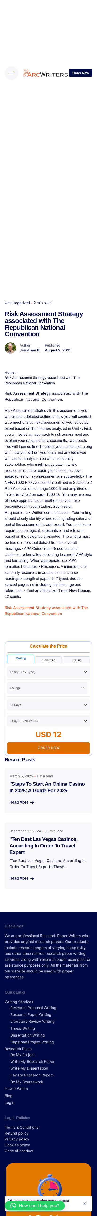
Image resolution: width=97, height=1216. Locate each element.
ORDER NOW (49, 748)
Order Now (80, 73)
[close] (84, 1203)
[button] (35, 1205)
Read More (18, 802)
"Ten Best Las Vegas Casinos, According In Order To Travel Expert (43, 845)
